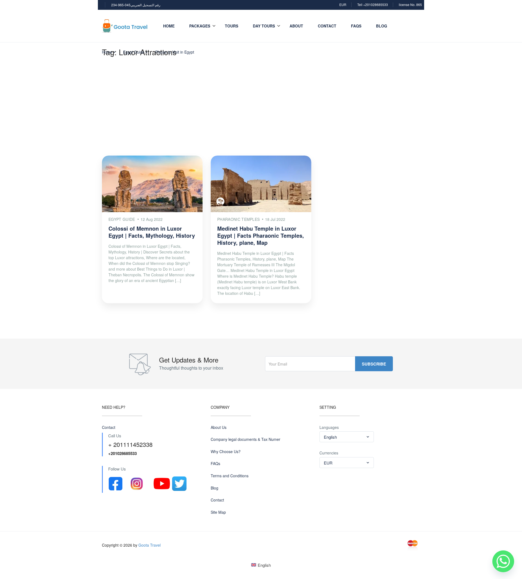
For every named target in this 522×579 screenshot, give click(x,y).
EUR (342, 4)
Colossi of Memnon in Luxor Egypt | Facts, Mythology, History (151, 231)
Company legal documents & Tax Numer (245, 439)
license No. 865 (410, 4)
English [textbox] (330, 437)
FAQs (356, 26)
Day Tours (264, 26)
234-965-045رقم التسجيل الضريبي (135, 4)
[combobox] (346, 436)
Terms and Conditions (229, 475)
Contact (327, 26)
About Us (218, 427)
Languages (329, 427)
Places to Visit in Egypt (174, 52)
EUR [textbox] (328, 463)
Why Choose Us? (226, 451)
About (296, 26)
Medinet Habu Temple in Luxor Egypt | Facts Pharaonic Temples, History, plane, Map (260, 235)
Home (169, 26)
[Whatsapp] (503, 561)
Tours (231, 26)
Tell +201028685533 (372, 4)
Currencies (328, 453)
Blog (381, 26)
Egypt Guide (133, 52)
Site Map (218, 512)
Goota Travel (149, 545)
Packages (199, 26)
